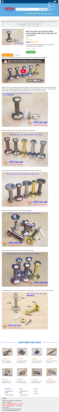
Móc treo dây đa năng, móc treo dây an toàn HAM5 (6, 361)
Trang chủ (23, 25)
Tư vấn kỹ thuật (9, 395)
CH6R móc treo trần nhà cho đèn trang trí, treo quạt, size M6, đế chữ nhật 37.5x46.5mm (22, 361)
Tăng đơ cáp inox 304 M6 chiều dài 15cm (51, 361)
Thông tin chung (7, 55)
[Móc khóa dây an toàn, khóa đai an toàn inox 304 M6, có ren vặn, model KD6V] (7, 372)
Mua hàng (32, 52)
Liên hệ (36, 393)
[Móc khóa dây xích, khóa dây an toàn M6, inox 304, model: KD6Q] (37, 372)
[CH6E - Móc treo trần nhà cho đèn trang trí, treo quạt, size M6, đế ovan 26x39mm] (37, 351)
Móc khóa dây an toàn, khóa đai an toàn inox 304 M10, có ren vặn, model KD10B (51, 382)
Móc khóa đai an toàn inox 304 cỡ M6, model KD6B (21, 382)
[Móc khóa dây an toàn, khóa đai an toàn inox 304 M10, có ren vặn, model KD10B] (51, 372)
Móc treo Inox (35, 25)
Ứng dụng (17, 55)
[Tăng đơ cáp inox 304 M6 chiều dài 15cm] (51, 351)
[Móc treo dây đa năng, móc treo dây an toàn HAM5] (7, 351)
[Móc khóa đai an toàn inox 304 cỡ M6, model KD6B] (22, 372)
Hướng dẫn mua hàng (9, 391)
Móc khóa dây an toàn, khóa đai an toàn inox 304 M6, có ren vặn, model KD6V (7, 382)
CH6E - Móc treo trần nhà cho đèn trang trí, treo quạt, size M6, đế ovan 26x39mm (36, 361)
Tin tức (35, 391)
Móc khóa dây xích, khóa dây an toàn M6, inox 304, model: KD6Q (36, 382)
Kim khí (28, 25)
